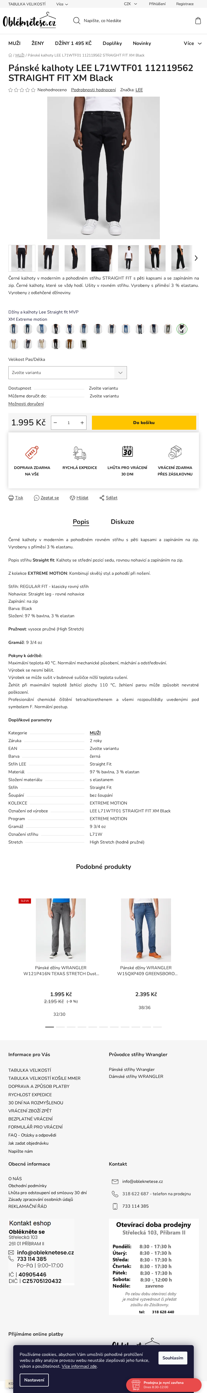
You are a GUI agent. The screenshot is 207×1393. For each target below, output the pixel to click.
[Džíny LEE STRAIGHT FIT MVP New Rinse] (55, 329)
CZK (128, 3)
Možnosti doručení (26, 404)
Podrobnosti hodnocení (93, 90)
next (194, 961)
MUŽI (95, 733)
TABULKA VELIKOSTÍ (27, 4)
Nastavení (34, 1380)
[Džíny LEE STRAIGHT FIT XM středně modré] (83, 329)
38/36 (145, 1008)
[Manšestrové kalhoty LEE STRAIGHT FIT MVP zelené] (83, 344)
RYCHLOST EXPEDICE (30, 1095)
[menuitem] (14, 43)
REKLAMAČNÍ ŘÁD (27, 1206)
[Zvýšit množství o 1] (82, 422)
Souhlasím (173, 1358)
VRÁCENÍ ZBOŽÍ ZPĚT (30, 1111)
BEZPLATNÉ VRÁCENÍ (30, 1119)
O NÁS (15, 1179)
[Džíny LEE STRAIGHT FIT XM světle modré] (41, 329)
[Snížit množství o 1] (55, 422)
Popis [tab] (81, 521)
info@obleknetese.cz (142, 1181)
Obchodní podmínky (27, 1186)
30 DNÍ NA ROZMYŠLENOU (35, 1103)
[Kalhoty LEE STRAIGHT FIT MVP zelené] (168, 329)
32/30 (59, 1014)
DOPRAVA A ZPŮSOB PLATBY (39, 1086)
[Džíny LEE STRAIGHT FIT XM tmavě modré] (69, 329)
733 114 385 (135, 1206)
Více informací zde (79, 1366)
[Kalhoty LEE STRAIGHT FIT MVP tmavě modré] (154, 329)
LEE (139, 90)
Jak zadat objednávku (28, 1143)
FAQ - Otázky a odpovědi (32, 1135)
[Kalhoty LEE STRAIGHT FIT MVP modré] (27, 344)
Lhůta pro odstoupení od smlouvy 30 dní (47, 1193)
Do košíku (144, 423)
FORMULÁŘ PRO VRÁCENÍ (35, 1127)
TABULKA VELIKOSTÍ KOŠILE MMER (44, 1078)
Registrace (185, 3)
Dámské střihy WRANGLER (136, 1076)
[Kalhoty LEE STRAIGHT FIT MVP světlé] (13, 344)
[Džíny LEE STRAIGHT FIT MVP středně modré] (13, 329)
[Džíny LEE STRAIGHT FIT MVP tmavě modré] (27, 329)
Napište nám (20, 1151)
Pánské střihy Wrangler (132, 1069)
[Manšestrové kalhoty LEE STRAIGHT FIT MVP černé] (55, 344)
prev (12, 961)
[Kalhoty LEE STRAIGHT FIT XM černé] (182, 329)
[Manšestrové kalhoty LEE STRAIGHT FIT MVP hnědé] (69, 344)
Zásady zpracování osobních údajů (40, 1199)
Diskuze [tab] (122, 521)
